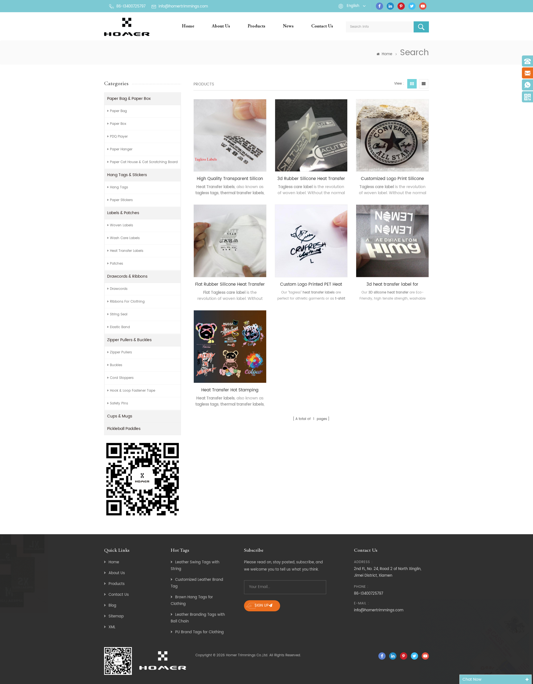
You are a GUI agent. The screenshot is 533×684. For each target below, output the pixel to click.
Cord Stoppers (122, 378)
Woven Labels (121, 225)
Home (188, 26)
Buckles (116, 365)
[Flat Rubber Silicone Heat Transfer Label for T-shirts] (230, 241)
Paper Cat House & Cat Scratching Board (144, 162)
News (288, 26)
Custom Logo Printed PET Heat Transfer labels (311, 284)
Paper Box (118, 123)
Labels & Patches (123, 213)
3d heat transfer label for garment (392, 284)
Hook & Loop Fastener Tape (132, 390)
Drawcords (118, 289)
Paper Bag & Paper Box (129, 98)
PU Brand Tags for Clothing (199, 632)
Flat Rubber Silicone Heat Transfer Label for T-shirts (230, 284)
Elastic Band (120, 327)
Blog (112, 606)
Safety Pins (119, 403)
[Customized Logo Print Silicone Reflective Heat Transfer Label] (392, 135)
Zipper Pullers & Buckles (129, 340)
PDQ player (119, 136)
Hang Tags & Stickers (127, 175)
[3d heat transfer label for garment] (392, 241)
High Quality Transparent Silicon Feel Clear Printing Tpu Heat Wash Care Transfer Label (230, 179)
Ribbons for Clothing (127, 301)
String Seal (118, 314)
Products (256, 26)
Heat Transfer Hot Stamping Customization (229, 390)
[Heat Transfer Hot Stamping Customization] (230, 346)
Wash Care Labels (125, 238)
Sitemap (116, 616)
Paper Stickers (121, 200)
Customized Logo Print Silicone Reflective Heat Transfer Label (392, 179)
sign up (262, 606)
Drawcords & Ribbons (127, 276)
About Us (221, 26)
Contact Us (322, 26)
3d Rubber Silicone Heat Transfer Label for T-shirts (311, 179)
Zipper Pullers (121, 352)
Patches (116, 263)
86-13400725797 (130, 6)
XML (112, 627)
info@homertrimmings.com (183, 6)
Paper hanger (121, 149)
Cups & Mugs (119, 416)
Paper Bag (118, 111)
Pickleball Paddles (123, 428)
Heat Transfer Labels (126, 251)
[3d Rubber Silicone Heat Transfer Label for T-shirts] (311, 135)
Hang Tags (119, 187)
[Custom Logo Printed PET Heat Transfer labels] (311, 241)
